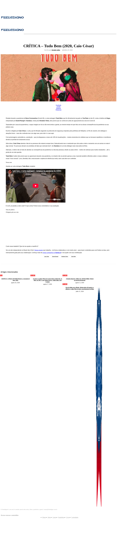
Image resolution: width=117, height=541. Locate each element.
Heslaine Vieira (64, 256)
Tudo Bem (73, 256)
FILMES (32, 275)
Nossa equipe (38, 250)
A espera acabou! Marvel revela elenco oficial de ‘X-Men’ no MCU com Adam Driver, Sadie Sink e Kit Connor (47, 280)
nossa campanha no (52, 252)
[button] (29, 30)
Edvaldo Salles (56, 50)
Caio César (46, 256)
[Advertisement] (58, 229)
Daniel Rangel (55, 256)
